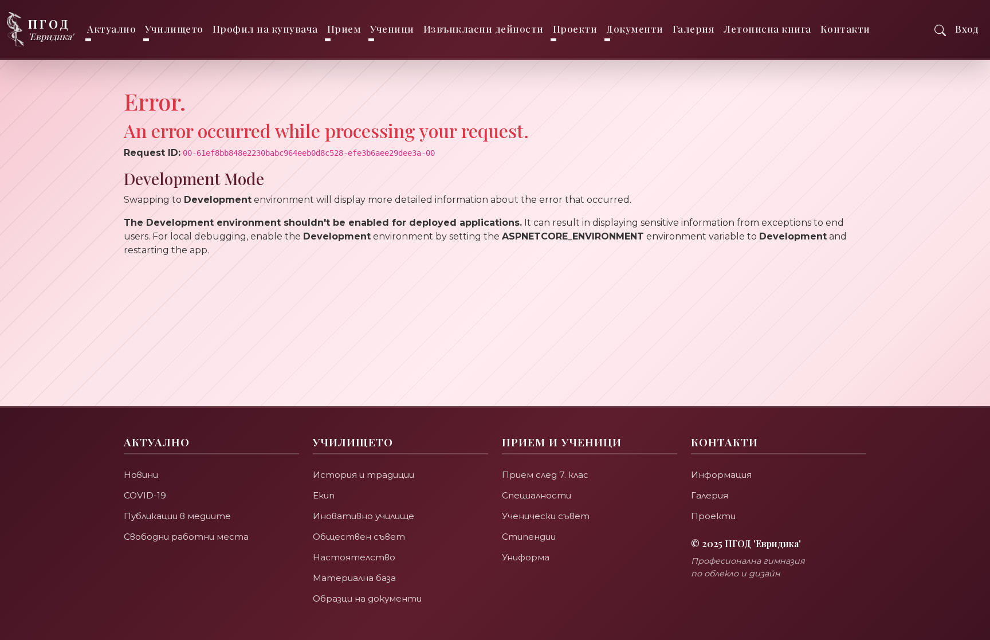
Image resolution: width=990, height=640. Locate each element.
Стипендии (529, 536)
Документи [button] (634, 28)
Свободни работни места (186, 536)
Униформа (525, 557)
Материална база (354, 577)
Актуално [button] (111, 28)
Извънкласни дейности (483, 28)
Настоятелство (354, 557)
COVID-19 (145, 495)
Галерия (694, 28)
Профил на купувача (265, 28)
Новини (141, 474)
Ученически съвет (546, 516)
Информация (721, 474)
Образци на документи (367, 598)
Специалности (536, 495)
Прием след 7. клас (545, 474)
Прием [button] (344, 28)
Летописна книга (767, 28)
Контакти (845, 28)
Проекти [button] (575, 28)
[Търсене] (940, 29)
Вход (967, 28)
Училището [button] (174, 28)
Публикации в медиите (177, 516)
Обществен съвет (359, 536)
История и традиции (363, 474)
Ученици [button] (392, 28)
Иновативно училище (363, 516)
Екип (324, 495)
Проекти (713, 516)
